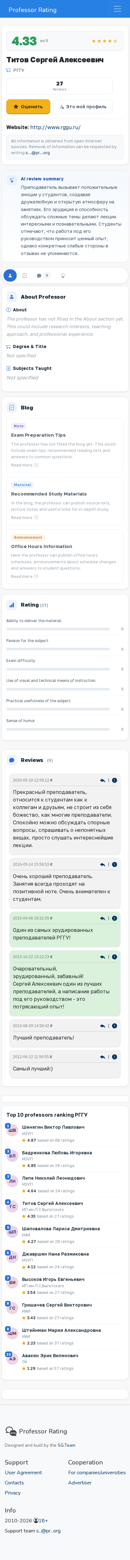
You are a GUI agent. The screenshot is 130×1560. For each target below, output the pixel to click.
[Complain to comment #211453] (114, 864)
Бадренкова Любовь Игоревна (57, 1152)
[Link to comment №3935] (103, 1056)
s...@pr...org (38, 152)
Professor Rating (33, 10)
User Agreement (23, 1472)
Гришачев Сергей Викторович (57, 1304)
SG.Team (66, 1445)
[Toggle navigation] (117, 9)
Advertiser (80, 1482)
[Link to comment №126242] (103, 918)
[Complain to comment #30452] (114, 956)
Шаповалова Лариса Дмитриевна (61, 1228)
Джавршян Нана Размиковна (55, 1254)
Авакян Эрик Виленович (50, 1355)
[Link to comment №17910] (103, 1025)
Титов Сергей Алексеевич (52, 1203)
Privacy (13, 1492)
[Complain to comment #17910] (114, 1025)
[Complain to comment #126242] (114, 918)
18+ (43, 1520)
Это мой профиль (86, 106)
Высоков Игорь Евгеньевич (53, 1279)
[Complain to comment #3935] (114, 1056)
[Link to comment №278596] (103, 780)
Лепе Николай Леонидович (53, 1178)
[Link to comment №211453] (103, 864)
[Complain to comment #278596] (114, 780)
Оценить (32, 106)
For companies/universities (97, 1472)
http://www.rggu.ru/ (55, 127)
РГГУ (18, 70)
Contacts (14, 1482)
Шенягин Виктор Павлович (53, 1127)
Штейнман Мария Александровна (61, 1330)
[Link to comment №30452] (103, 956)
